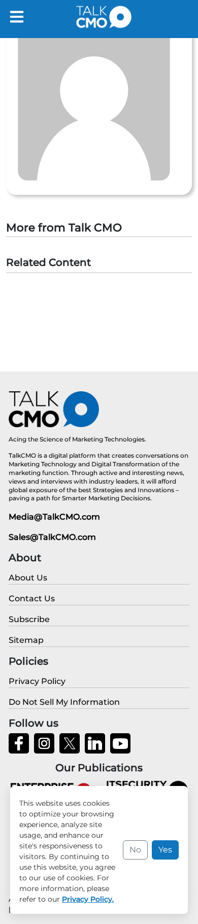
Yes (165, 849)
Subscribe (29, 619)
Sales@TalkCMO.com (52, 537)
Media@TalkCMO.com (54, 517)
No (135, 849)
